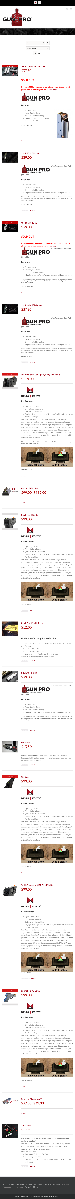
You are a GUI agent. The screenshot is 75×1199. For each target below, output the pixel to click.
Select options (26, 978)
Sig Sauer (25, 777)
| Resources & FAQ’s (17, 1184)
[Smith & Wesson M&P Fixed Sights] (10, 890)
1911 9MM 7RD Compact (32, 305)
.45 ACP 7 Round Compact (33, 66)
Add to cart (25, 210)
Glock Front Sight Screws (32, 623)
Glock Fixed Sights (29, 515)
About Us (6, 1184)
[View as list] (39, 53)
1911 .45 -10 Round (30, 153)
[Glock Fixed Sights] (10, 521)
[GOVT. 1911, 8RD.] (10, 676)
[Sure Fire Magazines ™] (10, 1101)
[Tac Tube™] (10, 1131)
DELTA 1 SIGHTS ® (29, 488)
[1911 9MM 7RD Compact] (10, 309)
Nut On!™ (25, 742)
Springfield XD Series (30, 990)
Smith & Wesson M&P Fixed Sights (37, 885)
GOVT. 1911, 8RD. (29, 673)
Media (35, 1187)
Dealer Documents (35, 1184)
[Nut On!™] (10, 746)
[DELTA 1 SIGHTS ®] (10, 491)
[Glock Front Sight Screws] (10, 629)
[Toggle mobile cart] (67, 9)
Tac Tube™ (26, 1125)
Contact (28, 1187)
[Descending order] (48, 43)
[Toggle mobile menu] (71, 9)
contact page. (52, 89)
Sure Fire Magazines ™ (31, 1099)
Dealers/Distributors (52, 1184)
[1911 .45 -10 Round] (10, 157)
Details (24, 141)
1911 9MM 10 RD (29, 222)
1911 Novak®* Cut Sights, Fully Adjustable (40, 374)
